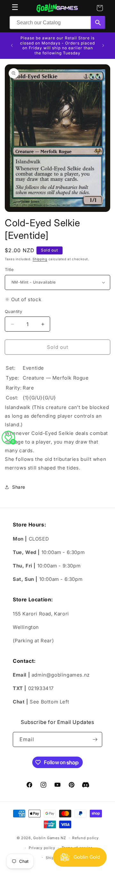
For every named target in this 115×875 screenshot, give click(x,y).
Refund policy (85, 838)
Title (9, 269)
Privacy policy (42, 848)
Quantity (13, 311)
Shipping (40, 259)
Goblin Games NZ (49, 838)
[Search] (98, 22)
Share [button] (18, 487)
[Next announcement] (103, 45)
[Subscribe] (95, 739)
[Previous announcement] (12, 45)
